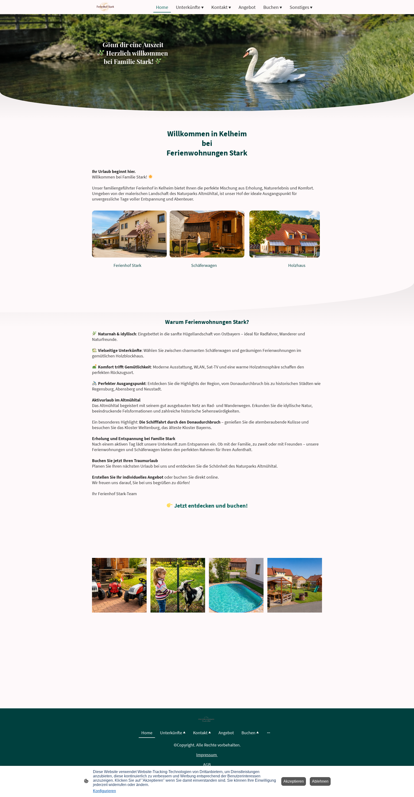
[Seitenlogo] (105, 7)
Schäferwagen (204, 265)
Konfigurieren (104, 791)
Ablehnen (320, 781)
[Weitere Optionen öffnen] (269, 733)
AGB (207, 764)
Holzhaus (296, 265)
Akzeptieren (293, 781)
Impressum (207, 754)
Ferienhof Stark (127, 265)
